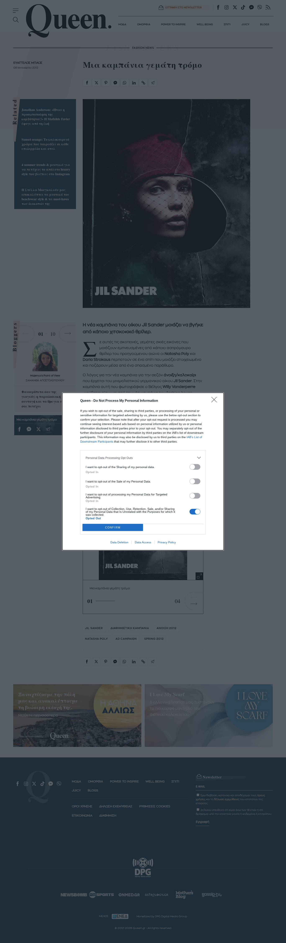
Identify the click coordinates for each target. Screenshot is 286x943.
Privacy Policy (167, 542)
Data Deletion (119, 542)
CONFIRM (113, 527)
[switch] (194, 467)
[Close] (215, 401)
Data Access (143, 542)
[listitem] (143, 458)
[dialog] (143, 471)
